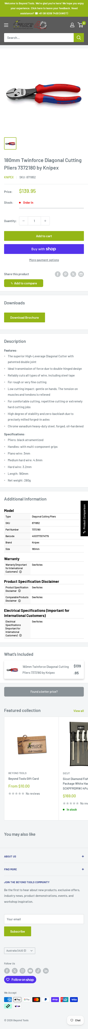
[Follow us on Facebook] (7, 971)
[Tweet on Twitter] (73, 274)
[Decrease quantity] (23, 221)
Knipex (9, 177)
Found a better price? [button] (44, 691)
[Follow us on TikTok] (38, 971)
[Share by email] (81, 274)
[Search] (79, 37)
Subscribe (17, 931)
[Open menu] (6, 25)
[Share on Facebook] (58, 274)
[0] (80, 24)
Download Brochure (24, 317)
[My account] (72, 25)
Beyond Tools (17, 773)
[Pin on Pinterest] (65, 274)
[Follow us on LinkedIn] (46, 971)
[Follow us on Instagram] (22, 971)
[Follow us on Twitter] (15, 971)
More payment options (44, 260)
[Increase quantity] (45, 221)
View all (78, 711)
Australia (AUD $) (16, 950)
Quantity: (10, 221)
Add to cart (44, 236)
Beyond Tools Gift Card (23, 778)
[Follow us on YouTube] (30, 971)
